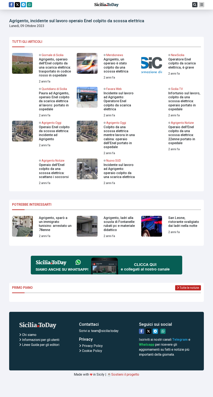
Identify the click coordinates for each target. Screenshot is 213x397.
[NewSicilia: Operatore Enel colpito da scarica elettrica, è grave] (171, 65)
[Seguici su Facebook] (11, 4)
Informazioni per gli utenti (40, 340)
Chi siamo (28, 335)
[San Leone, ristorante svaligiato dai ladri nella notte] (171, 228)
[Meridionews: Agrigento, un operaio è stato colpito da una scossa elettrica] (106, 66)
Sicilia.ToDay (106, 4)
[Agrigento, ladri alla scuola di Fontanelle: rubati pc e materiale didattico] (106, 228)
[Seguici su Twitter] (17, 4)
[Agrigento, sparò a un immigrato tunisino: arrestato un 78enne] (42, 228)
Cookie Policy (91, 351)
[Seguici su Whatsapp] (29, 4)
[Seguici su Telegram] (23, 4)
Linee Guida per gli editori (40, 345)
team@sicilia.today (105, 331)
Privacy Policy (92, 346)
